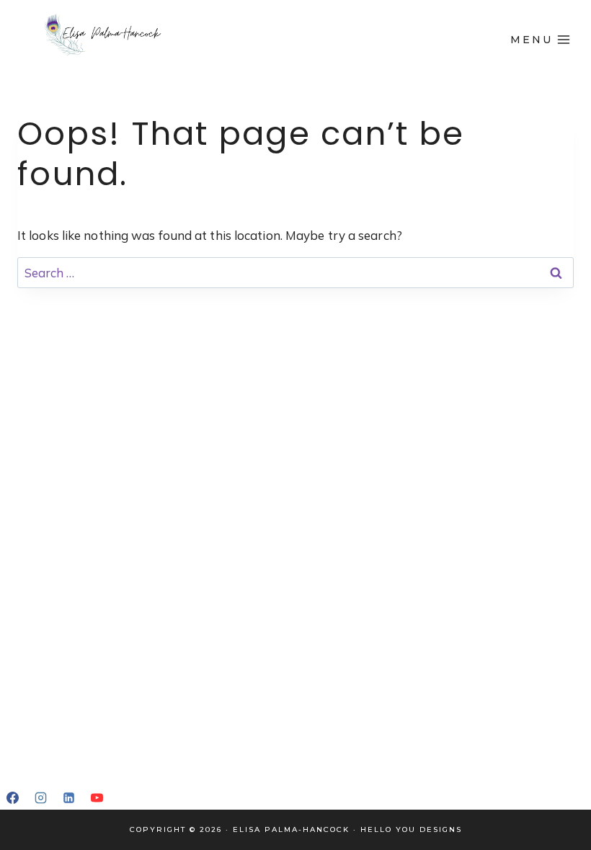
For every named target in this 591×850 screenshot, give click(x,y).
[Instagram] (40, 797)
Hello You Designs (411, 829)
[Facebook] (12, 797)
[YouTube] (96, 797)
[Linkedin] (68, 797)
